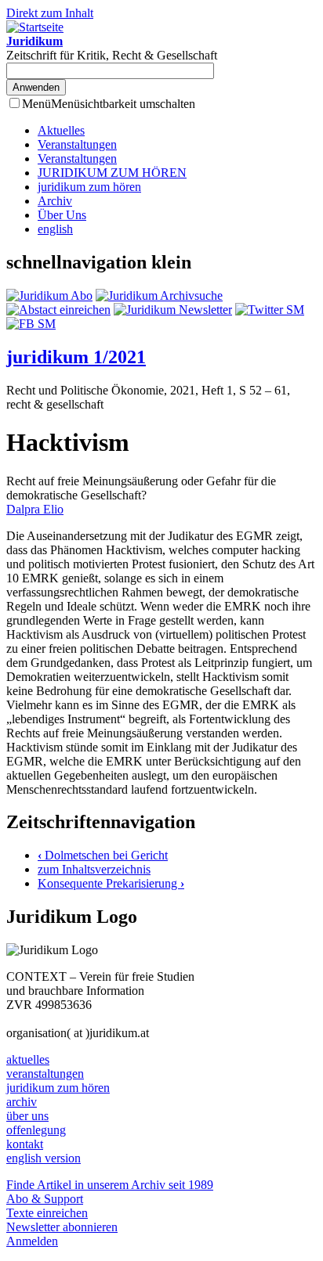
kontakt (24, 1144)
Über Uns (62, 215)
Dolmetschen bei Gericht (103, 855)
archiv (21, 1101)
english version (43, 1158)
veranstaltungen (45, 1073)
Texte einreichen (47, 1213)
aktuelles (27, 1059)
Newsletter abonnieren (62, 1227)
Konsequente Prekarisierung (111, 883)
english (55, 229)
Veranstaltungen (77, 144)
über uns (27, 1115)
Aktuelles (61, 130)
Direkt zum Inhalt (49, 13)
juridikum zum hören (89, 186)
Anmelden (32, 1241)
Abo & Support (44, 1198)
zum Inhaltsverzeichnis (94, 869)
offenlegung (36, 1130)
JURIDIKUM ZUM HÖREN (112, 172)
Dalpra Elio (35, 509)
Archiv (55, 200)
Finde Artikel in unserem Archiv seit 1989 (109, 1184)
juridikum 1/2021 (76, 357)
